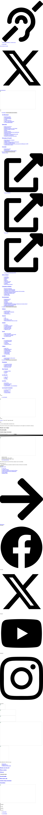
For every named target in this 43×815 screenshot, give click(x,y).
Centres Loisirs (6, 312)
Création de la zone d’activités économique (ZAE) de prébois (14, 291)
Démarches (4, 124)
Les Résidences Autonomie (8, 335)
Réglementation (6, 300)
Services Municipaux (7, 117)
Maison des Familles (7, 333)
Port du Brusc (6, 382)
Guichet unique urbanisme (5, 780)
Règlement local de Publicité (9, 305)
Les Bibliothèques (7, 350)
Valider (15, 434)
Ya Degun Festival (7, 392)
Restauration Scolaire (7, 328)
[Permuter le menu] (0, 110)
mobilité (4, 356)
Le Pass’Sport (6, 343)
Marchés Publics (7, 149)
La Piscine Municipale (8, 341)
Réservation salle (3, 778)
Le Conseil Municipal (7, 120)
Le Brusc (5, 377)
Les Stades (6, 342)
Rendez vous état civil (7, 126)
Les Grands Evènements (7, 387)
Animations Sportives (7, 344)
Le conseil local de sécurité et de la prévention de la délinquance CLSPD (16, 143)
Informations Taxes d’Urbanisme (9, 290)
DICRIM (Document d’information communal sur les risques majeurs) (15, 303)
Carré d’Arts (6, 348)
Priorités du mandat (7, 116)
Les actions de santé (7, 336)
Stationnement (6, 277)
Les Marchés (4, 375)
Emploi (5, 279)
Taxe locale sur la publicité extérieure (10, 150)
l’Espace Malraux (7, 352)
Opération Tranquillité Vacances (9, 142)
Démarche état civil (7, 127)
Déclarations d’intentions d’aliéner (10, 292)
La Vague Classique (7, 389)
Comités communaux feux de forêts (10, 304)
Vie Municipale (5, 114)
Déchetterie (6, 280)
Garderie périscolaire (7, 327)
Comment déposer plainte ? (8, 144)
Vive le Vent (6, 390)
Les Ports (4, 380)
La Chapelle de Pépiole (8, 364)
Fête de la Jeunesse (7, 391)
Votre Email (2, 463)
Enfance (4, 308)
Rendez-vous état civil (4, 767)
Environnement (5, 297)
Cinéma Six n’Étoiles (7, 351)
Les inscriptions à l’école (8, 325)
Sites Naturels (5, 369)
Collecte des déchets (7, 281)
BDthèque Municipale (8, 349)
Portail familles (3, 776)
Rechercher (2, 434)
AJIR (5, 317)
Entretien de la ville (7, 299)
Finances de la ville (7, 148)
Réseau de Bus (6, 358)
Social (3, 331)
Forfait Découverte (7, 313)
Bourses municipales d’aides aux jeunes (10, 320)
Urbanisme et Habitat (6, 286)
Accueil (1, 420)
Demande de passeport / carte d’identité (10, 128)
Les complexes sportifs (8, 340)
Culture (3, 346)
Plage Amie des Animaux (8, 284)
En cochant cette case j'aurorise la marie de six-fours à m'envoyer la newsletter (14, 464)
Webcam (2, 772)
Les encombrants (7, 282)
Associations (6, 276)
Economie (4, 146)
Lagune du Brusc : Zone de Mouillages (10, 385)
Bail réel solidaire (7, 295)
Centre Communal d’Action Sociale (10, 334)
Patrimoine (4, 362)
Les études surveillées (7, 326)
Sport (3, 338)
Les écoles (6, 324)
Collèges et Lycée (7, 329)
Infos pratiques (5, 274)
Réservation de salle (7, 133)
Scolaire (4, 322)
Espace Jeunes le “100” (8, 319)
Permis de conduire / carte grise (9, 129)
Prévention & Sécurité (7, 138)
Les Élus (5, 119)
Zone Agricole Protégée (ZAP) (9, 293)
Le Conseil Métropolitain (8, 122)
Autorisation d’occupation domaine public (11, 134)
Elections (5, 130)
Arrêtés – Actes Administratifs (9, 121)
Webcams (5, 278)
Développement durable (8, 302)
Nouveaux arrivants (7, 131)
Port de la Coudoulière (8, 383)
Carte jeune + (6, 318)
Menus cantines (3, 769)
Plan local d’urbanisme (8, 288)
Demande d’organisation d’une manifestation (11, 132)
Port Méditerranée (7, 384)
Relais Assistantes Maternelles (9, 311)
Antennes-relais (6, 294)
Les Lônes (6, 378)
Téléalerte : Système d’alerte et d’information (11, 141)
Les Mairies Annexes (7, 118)
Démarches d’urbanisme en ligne (9, 289)
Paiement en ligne (5, 152)
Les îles (5, 372)
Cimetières (6, 283)
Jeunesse (4, 315)
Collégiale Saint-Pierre (8, 365)
